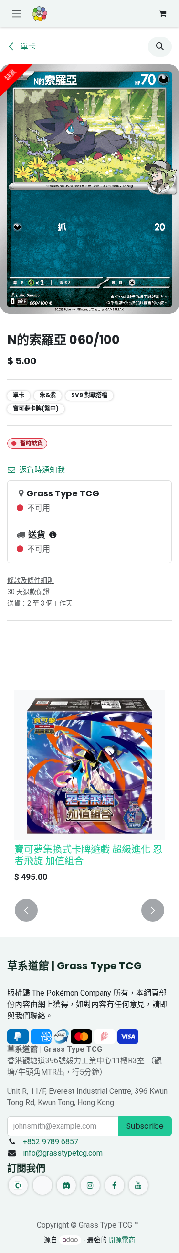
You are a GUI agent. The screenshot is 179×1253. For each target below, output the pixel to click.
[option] (89, 788)
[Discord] (66, 1185)
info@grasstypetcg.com (63, 1153)
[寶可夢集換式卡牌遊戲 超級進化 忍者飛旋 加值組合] (89, 765)
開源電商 (121, 1239)
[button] (160, 47)
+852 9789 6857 (50, 1141)
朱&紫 (48, 395)
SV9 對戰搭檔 (89, 395)
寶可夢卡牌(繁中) (36, 408)
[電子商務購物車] (162, 13)
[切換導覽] (16, 13)
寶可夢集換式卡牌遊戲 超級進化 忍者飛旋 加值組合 (88, 855)
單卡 (27, 46)
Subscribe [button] (145, 1125)
